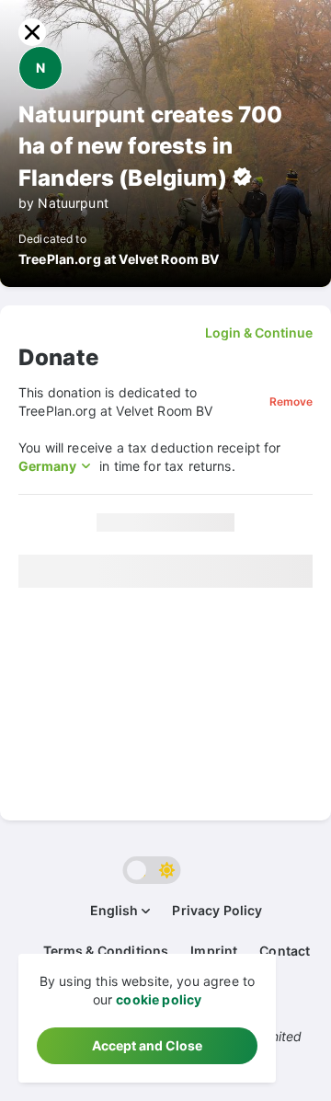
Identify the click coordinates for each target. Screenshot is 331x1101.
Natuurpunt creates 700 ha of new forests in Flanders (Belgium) (150, 146)
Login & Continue (259, 332)
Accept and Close (147, 1045)
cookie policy (158, 999)
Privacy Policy (217, 910)
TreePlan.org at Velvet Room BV (119, 259)
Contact (284, 950)
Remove (291, 401)
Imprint (213, 950)
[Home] (32, 32)
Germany (47, 466)
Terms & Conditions (106, 950)
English (114, 910)
